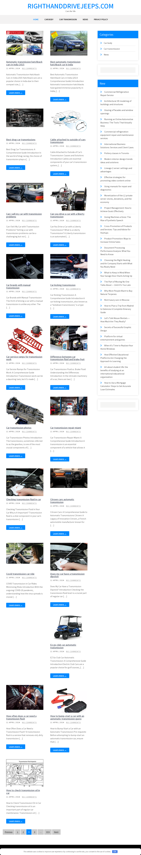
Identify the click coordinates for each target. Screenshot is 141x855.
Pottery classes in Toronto (116, 153)
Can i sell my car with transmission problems (24, 215)
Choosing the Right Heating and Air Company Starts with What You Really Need (116, 263)
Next (56, 832)
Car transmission (68, 19)
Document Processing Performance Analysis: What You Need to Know (115, 251)
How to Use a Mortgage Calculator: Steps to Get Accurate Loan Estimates (115, 386)
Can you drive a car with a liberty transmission (67, 215)
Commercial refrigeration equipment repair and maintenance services (117, 135)
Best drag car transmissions (20, 139)
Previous (9, 832)
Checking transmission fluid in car (23, 499)
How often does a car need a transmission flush (21, 717)
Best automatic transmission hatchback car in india (65, 63)
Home (36, 19)
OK (115, 852)
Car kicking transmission (62, 285)
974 (48, 832)
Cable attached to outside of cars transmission (68, 141)
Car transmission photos (18, 427)
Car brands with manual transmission (18, 286)
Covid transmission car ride (20, 573)
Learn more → (15, 92)
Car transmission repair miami (65, 427)
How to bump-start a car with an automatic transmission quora (67, 717)
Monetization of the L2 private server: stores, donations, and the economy (116, 199)
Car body (48, 19)
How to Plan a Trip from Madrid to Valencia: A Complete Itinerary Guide (117, 309)
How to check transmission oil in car (23, 792)
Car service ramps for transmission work (24, 358)
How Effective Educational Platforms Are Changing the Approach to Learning (114, 358)
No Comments (29, 68)
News (85, 19)
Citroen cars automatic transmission (62, 501)
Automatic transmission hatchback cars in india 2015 (24, 63)
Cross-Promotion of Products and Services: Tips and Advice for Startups (116, 229)
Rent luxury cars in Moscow (116, 299)
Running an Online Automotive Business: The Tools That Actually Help (116, 122)
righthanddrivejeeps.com (71, 5)
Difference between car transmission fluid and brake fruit (67, 358)
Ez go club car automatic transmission (63, 646)
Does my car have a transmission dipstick (67, 575)
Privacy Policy (101, 19)
